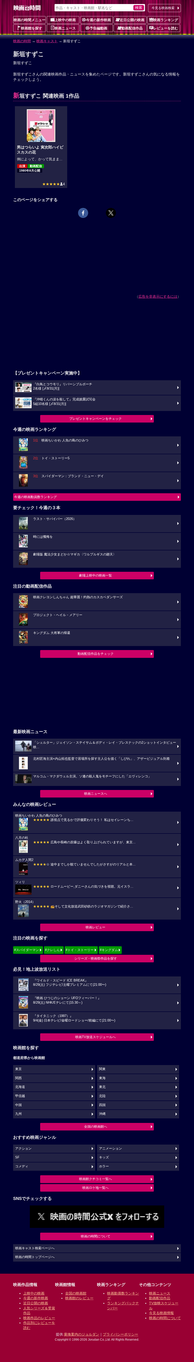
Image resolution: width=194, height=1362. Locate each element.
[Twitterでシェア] (111, 213)
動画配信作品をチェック (96, 654)
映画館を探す (31, 28)
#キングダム (109, 950)
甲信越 (20, 1096)
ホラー (104, 1166)
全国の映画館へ (95, 1126)
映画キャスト (47, 41)
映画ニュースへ (95, 794)
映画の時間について (95, 1236)
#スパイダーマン (26, 950)
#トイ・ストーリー (80, 950)
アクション (23, 1148)
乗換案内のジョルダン (81, 1334)
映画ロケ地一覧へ (95, 1188)
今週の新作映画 (98, 20)
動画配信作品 (132, 28)
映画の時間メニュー (29, 20)
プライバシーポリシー (120, 1334)
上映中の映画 (65, 20)
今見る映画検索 (163, 8)
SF (17, 1157)
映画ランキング (165, 20)
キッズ (104, 1157)
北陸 (102, 1096)
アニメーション (110, 1148)
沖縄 (102, 1114)
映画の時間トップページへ (35, 1257)
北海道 (20, 1087)
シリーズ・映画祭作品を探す (95, 958)
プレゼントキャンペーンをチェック (95, 419)
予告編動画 (98, 28)
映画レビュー (95, 927)
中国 (18, 1105)
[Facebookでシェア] (83, 213)
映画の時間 (22, 41)
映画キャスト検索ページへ (35, 1248)
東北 (102, 1087)
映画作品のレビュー (39, 1318)
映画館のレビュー (79, 1298)
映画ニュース (65, 28)
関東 (102, 1069)
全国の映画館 (75, 1293)
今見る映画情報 (161, 1313)
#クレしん (52, 950)
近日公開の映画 (132, 20)
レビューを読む (165, 28)
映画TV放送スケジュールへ (95, 1037)
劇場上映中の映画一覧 (95, 575)
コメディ (21, 1166)
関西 (18, 1078)
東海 (102, 1078)
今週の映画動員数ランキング (35, 497)
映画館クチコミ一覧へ (95, 1179)
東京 (18, 1069)
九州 (18, 1114)
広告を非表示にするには (157, 296)
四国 (102, 1105)
